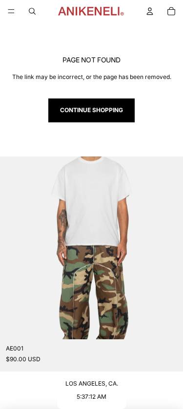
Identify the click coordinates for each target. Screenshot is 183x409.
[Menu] (11, 11)
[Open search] (32, 11)
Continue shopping (91, 110)
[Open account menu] (150, 11)
